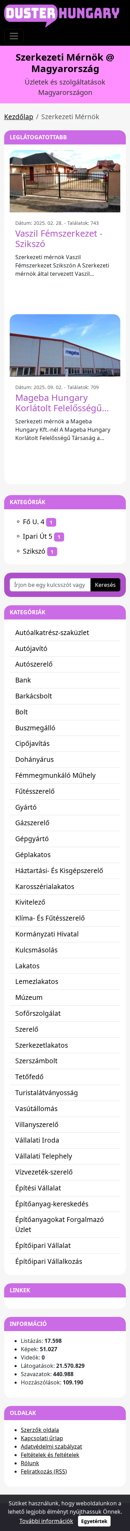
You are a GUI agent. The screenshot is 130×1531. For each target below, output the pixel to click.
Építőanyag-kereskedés (51, 1203)
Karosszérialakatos (44, 886)
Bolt (21, 711)
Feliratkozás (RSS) (44, 1471)
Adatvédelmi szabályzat (51, 1446)
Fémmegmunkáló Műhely (55, 775)
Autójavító (31, 648)
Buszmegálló (35, 727)
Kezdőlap (18, 116)
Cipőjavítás (32, 743)
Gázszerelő (32, 822)
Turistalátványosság (46, 1092)
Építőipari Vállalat (43, 1245)
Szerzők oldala (40, 1430)
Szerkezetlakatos (41, 1045)
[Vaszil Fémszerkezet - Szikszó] (65, 181)
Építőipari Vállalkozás (48, 1261)
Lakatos (27, 965)
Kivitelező (30, 902)
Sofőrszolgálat (38, 1013)
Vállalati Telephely (43, 1156)
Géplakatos (33, 854)
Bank (23, 680)
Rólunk (30, 1463)
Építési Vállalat (38, 1188)
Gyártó (26, 807)
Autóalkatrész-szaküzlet (52, 632)
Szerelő (26, 1029)
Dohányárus (34, 759)
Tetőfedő (29, 1076)
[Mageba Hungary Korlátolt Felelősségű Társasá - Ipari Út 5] (65, 345)
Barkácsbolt (33, 696)
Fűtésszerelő (35, 791)
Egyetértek (94, 1521)
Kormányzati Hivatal (47, 934)
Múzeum (29, 997)
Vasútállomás (36, 1108)
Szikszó (34, 551)
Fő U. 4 (33, 521)
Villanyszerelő (37, 1124)
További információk (46, 1521)
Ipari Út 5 (37, 536)
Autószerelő (34, 664)
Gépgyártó (32, 838)
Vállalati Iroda (37, 1140)
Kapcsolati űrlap (42, 1438)
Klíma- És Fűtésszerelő (50, 918)
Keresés (105, 585)
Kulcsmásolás (36, 949)
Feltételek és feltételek (50, 1455)
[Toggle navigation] (14, 36)
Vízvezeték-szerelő (44, 1172)
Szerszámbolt (36, 1060)
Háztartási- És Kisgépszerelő (59, 870)
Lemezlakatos (36, 981)
